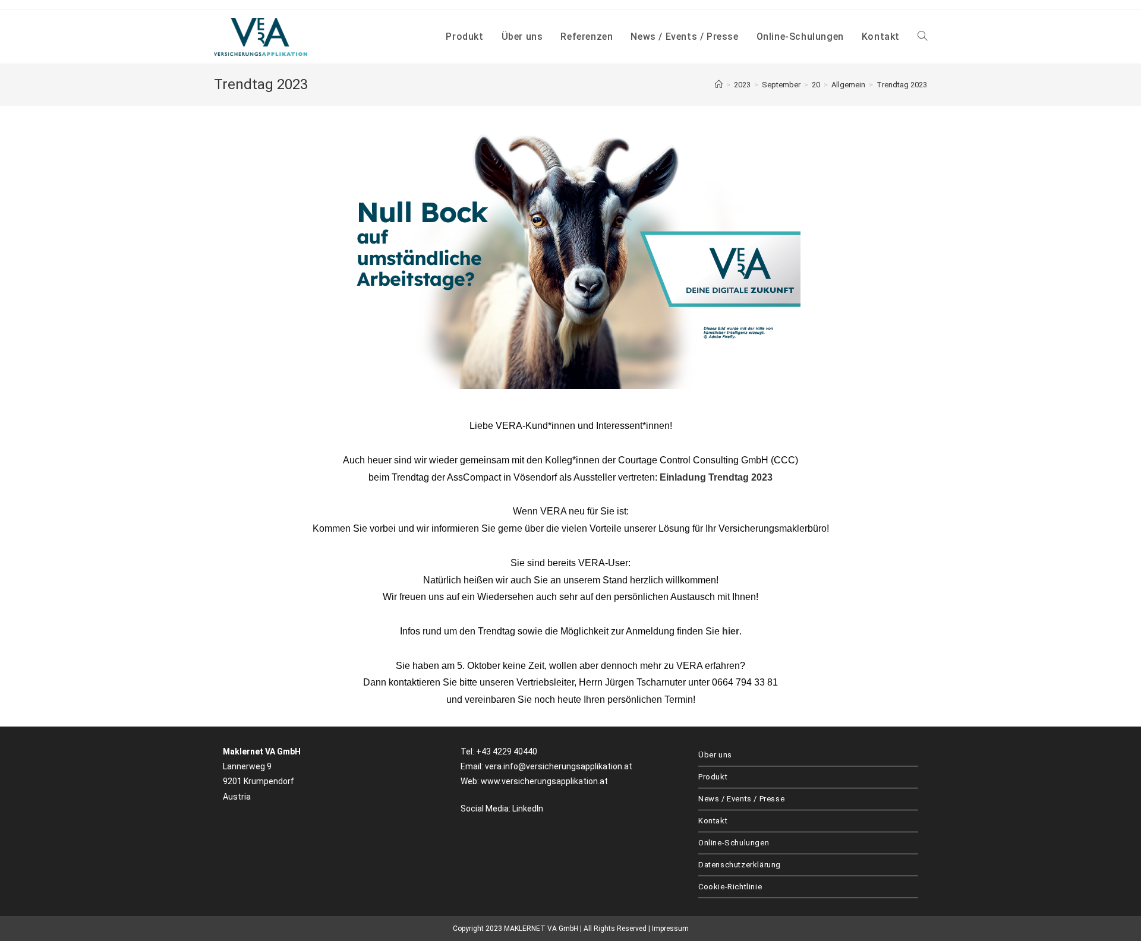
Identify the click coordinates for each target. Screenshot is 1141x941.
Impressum (670, 928)
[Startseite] (719, 84)
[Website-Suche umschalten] (922, 37)
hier (730, 631)
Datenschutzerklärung (739, 864)
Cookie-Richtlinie (730, 886)
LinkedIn (527, 808)
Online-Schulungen (733, 842)
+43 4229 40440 (506, 751)
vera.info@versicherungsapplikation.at (558, 766)
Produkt (712, 776)
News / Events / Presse (741, 798)
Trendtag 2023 (902, 84)
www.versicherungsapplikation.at (544, 781)
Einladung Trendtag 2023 (716, 477)
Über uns (715, 754)
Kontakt (712, 820)
